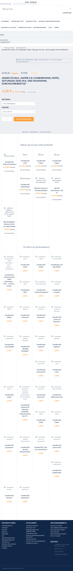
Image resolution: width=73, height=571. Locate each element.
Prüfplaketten (18, 21)
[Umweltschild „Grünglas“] (56, 283)
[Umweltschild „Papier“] (9, 387)
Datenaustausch (7, 546)
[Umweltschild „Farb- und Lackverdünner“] (41, 439)
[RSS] (11, 561)
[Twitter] (7, 561)
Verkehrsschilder (31, 533)
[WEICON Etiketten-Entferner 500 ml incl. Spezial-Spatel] (9, 212)
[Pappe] (56, 154)
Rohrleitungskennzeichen (49, 21)
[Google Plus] (15, 561)
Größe (5, 107)
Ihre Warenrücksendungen (58, 527)
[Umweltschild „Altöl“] (25, 283)
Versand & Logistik (8, 27)
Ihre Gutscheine (55, 536)
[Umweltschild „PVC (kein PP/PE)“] (56, 257)
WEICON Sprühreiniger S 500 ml (57, 190)
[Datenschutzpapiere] (9, 155)
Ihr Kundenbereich (58, 523)
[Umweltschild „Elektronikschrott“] (56, 387)
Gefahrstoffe (31, 21)
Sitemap (4, 548)
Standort (5, 527)
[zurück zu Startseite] (1, 48)
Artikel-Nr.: (6, 73)
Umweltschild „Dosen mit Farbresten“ (56, 319)
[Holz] (25, 154)
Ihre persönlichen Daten (58, 533)
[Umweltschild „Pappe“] (56, 413)
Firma (56, 27)
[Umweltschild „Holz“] (56, 362)
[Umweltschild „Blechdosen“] (25, 488)
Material (6, 99)
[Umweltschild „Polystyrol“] (25, 308)
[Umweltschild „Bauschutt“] (41, 387)
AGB (3, 536)
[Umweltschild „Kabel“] (41, 413)
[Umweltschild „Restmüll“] (41, 337)
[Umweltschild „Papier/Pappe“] (56, 463)
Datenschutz (6, 542)
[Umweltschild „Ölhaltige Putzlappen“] (25, 338)
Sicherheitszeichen (32, 525)
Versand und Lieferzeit (9, 544)
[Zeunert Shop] (15, 12)
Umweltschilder (21, 48)
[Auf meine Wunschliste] (38, 119)
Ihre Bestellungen (56, 525)
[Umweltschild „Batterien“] (56, 337)
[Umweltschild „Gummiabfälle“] (9, 337)
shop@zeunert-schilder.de (61, 554)
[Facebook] (4, 561)
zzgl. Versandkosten (31, 91)
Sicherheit (5, 21)
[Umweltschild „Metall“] (41, 257)
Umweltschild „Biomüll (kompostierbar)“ (25, 449)
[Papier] (41, 154)
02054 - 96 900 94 (30, 2)
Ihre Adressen (54, 531)
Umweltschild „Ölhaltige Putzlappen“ (25, 349)
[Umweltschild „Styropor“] (9, 488)
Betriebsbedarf (40, 27)
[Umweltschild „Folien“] (25, 257)
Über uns (4, 531)
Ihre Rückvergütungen (57, 529)
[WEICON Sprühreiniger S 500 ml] (56, 180)
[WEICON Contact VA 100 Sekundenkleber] (41, 180)
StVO (50, 27)
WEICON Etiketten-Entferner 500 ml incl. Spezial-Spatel (9, 224)
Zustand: (24, 73)
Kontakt (4, 529)
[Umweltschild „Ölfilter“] (9, 308)
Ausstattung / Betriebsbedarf (35, 541)
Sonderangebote (7, 525)
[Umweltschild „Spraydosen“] (9, 438)
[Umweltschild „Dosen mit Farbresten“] (56, 309)
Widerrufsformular (8, 540)
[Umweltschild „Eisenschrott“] (41, 362)
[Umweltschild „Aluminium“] (41, 308)
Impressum (5, 533)
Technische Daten (45, 132)
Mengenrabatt (34, 132)
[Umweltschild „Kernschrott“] (56, 438)
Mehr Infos (25, 132)
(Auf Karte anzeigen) (59, 546)
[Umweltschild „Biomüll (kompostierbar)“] (25, 439)
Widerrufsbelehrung (8, 538)
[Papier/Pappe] (25, 178)
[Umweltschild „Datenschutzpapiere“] (41, 283)
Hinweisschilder (24, 27)
